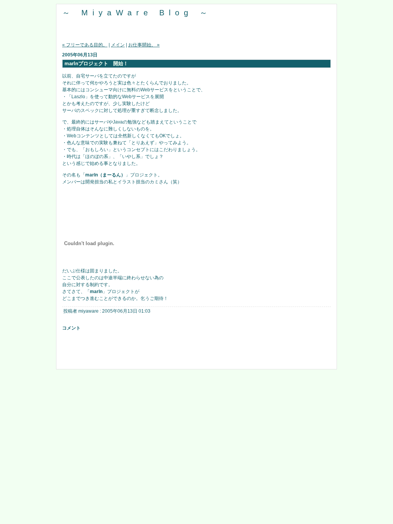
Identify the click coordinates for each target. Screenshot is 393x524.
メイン (118, 45)
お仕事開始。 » (144, 45)
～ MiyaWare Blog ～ (137, 12)
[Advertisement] (196, 352)
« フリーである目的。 (84, 45)
